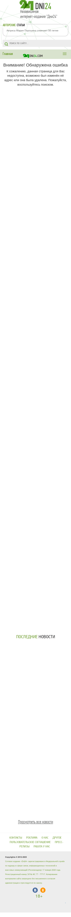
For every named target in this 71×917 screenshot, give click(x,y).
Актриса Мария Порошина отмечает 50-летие (32, 30)
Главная (8, 54)
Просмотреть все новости (35, 821)
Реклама (31, 837)
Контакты (15, 837)
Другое (57, 837)
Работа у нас (42, 846)
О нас (45, 837)
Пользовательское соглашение (30, 842)
